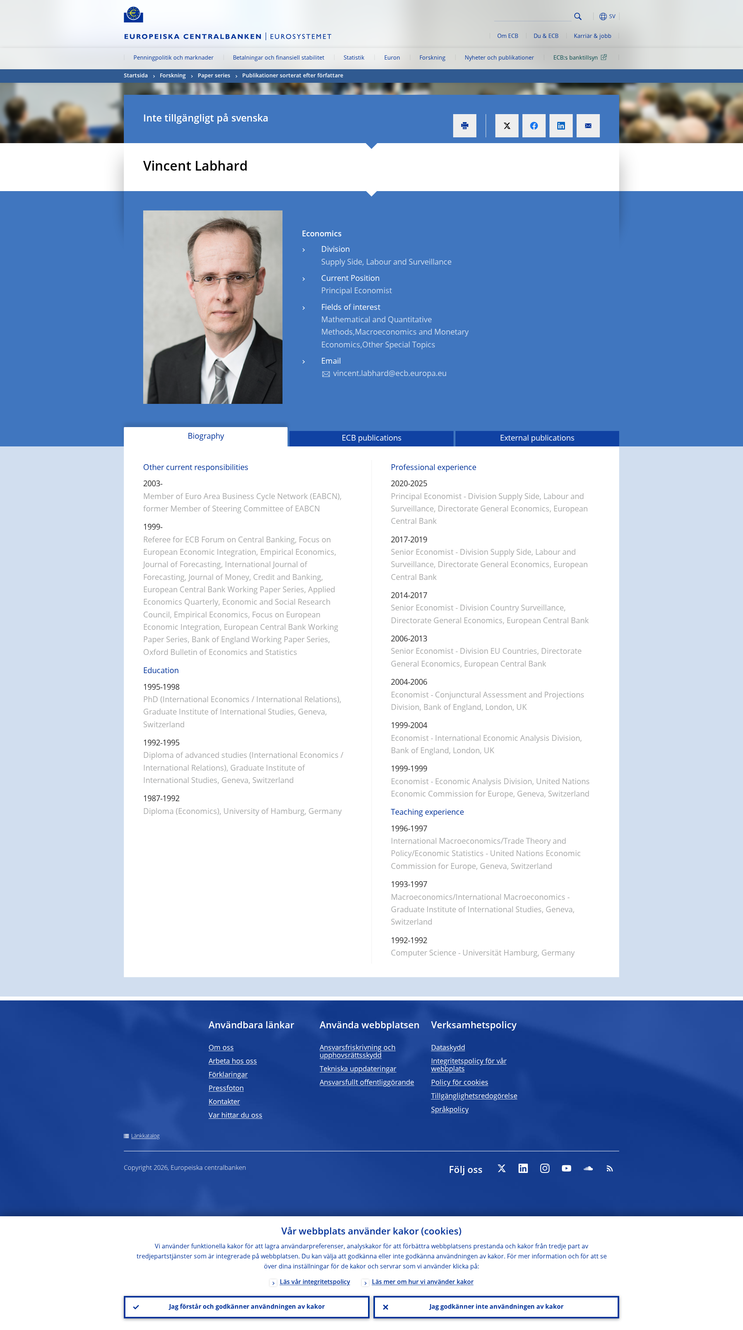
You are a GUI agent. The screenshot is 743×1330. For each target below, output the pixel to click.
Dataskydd (448, 1048)
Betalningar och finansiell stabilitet (278, 58)
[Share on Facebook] (534, 125)
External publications (537, 439)
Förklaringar (228, 1075)
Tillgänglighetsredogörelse (474, 1096)
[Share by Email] (588, 125)
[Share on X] (507, 125)
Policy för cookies (459, 1082)
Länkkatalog (145, 1136)
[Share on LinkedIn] (561, 125)
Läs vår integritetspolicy (315, 1282)
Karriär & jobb (592, 36)
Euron (392, 58)
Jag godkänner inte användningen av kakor (496, 1307)
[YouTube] (566, 1168)
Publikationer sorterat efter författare (292, 76)
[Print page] (464, 125)
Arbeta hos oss (233, 1061)
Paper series (214, 76)
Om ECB (507, 36)
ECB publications (372, 439)
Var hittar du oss (235, 1115)
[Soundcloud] (588, 1168)
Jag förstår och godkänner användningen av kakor (247, 1307)
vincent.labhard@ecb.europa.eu (390, 374)
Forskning (432, 58)
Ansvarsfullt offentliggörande (367, 1082)
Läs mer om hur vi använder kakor (423, 1282)
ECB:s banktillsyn (575, 58)
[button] (592, 16)
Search (578, 16)
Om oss (221, 1048)
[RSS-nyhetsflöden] (610, 1168)
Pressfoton (226, 1088)
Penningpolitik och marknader (174, 58)
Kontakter (224, 1102)
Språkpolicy (450, 1109)
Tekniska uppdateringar (358, 1069)
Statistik (354, 58)
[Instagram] (545, 1168)
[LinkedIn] (523, 1168)
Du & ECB (546, 36)
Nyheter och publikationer (499, 58)
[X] (501, 1168)
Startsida (136, 76)
